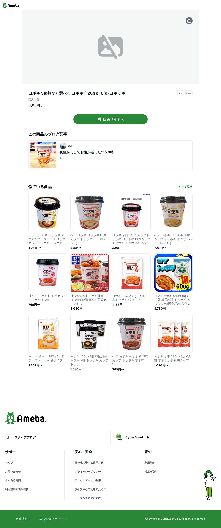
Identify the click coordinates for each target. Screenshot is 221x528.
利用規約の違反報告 (16, 489)
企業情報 (22, 519)
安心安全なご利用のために (90, 489)
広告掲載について (51, 519)
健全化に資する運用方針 (89, 462)
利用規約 (150, 462)
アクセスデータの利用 (88, 480)
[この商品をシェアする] (189, 20)
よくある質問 (13, 480)
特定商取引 (151, 471)
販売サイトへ (113, 119)
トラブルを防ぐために (88, 498)
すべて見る (185, 186)
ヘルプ (9, 462)
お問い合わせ (13, 471)
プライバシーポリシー (88, 471)
